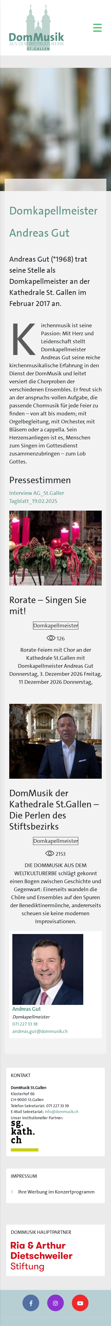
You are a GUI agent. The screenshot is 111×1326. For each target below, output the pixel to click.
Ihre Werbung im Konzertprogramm (56, 1192)
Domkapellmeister (55, 625)
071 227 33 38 (25, 1024)
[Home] (36, 27)
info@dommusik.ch (61, 1111)
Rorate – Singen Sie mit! (47, 605)
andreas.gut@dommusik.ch (40, 1031)
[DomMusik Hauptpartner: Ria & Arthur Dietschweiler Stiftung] (41, 1256)
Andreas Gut (26, 1009)
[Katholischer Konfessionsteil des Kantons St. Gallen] (25, 1136)
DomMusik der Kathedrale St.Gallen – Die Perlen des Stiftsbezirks (54, 810)
